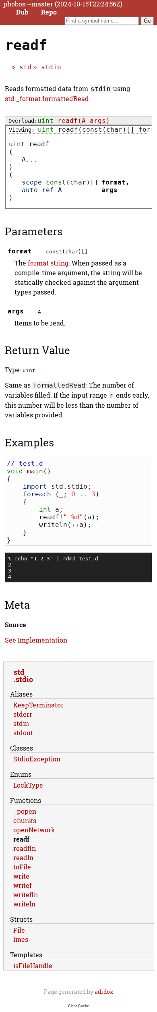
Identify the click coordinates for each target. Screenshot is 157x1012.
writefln (25, 894)
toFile (22, 867)
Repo (49, 12)
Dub (22, 12)
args (109, 190)
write (21, 876)
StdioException (36, 759)
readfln (24, 848)
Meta (17, 605)
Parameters (33, 231)
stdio (51, 67)
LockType (28, 785)
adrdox (104, 991)
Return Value (37, 350)
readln (23, 857)
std (25, 67)
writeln (24, 904)
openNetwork (34, 829)
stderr (22, 714)
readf (21, 839)
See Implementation (36, 640)
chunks (24, 820)
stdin (21, 723)
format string (48, 263)
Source (15, 624)
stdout (23, 732)
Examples (29, 442)
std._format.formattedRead (47, 98)
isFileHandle (32, 965)
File (19, 930)
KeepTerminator (38, 705)
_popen (24, 811)
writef (22, 885)
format (113, 182)
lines (20, 939)
